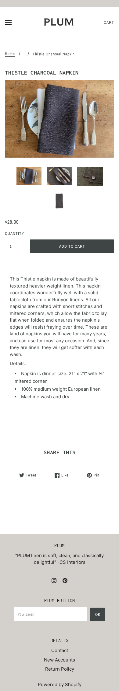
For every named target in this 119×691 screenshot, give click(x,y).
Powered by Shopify (59, 684)
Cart (109, 22)
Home (10, 54)
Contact (59, 650)
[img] (54, 580)
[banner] (58, 22)
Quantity (14, 233)
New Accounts (59, 660)
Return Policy (59, 669)
